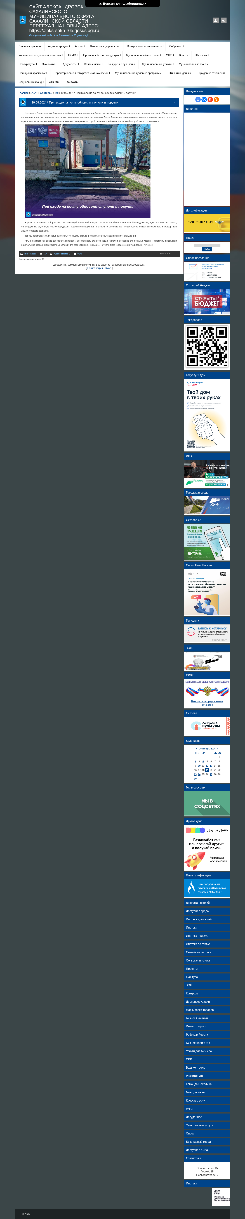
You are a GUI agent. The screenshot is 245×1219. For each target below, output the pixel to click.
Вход (224, 20)
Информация (30, 254)
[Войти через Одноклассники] (216, 99)
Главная (23, 93)
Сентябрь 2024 (207, 748)
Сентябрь (46, 93)
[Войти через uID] (198, 99)
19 (56, 93)
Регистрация (216, 20)
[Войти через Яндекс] (210, 99)
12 (207, 765)
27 (211, 774)
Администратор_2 (62, 254)
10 (199, 765)
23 (195, 774)
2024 (34, 93)
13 (211, 765)
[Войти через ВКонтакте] (204, 99)
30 (195, 778)
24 (199, 774)
